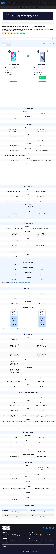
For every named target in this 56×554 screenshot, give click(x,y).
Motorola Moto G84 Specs (42, 511)
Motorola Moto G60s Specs (14, 511)
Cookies (31, 542)
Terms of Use (32, 540)
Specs (4, 44)
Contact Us (13, 534)
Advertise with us (5, 542)
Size (9, 44)
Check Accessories (13, 81)
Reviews (46, 534)
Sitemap (50, 534)
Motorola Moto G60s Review (14, 516)
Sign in (52, 2)
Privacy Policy (39, 540)
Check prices (42, 77)
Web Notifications (47, 540)
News (34, 534)
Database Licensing (16, 540)
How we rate (13, 535)
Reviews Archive (40, 535)
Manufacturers (39, 534)
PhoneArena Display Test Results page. (19, 216)
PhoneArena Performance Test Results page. (20, 282)
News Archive (32, 535)
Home (30, 534)
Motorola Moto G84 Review (41, 516)
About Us (4, 534)
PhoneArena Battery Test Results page (18, 328)
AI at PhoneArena (21, 535)
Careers (18, 534)
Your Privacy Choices (38, 542)
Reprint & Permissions (6, 540)
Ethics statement (5, 535)
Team (8, 534)
